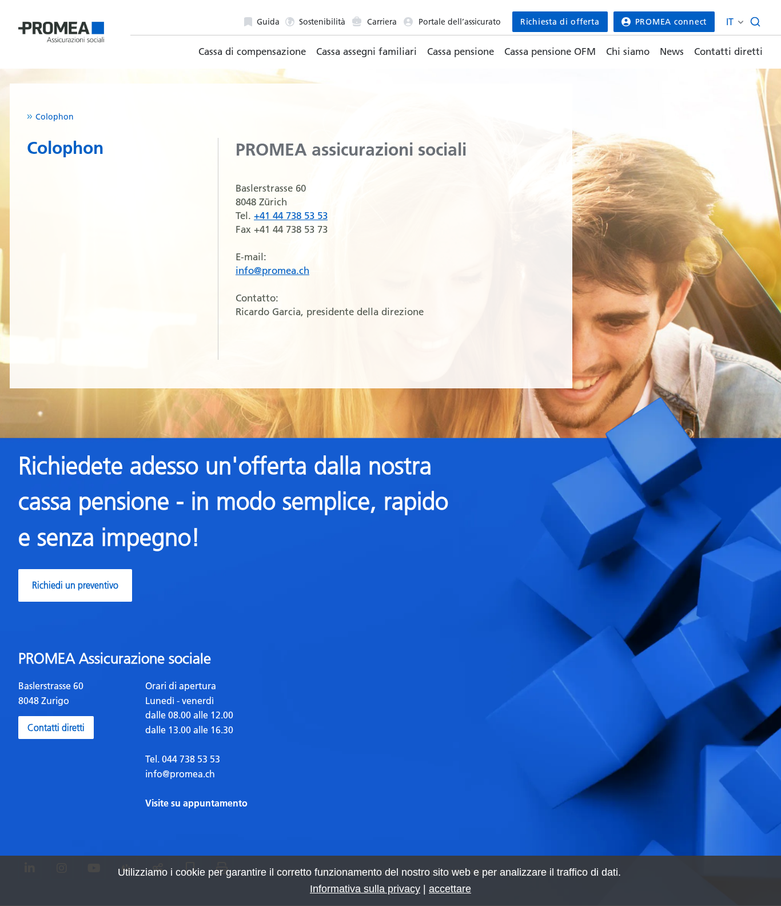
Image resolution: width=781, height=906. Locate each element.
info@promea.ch (272, 270)
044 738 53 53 (190, 759)
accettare (450, 889)
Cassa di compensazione (252, 51)
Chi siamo (627, 51)
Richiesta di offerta (560, 22)
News (672, 51)
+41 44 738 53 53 (291, 215)
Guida (268, 22)
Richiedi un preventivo (75, 585)
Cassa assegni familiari (366, 51)
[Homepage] (61, 29)
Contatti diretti (728, 51)
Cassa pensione (460, 51)
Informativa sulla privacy (365, 889)
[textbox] (263, 744)
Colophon (54, 117)
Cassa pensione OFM (550, 51)
